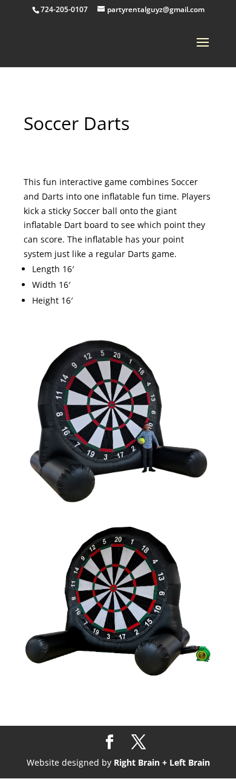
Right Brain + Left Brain (162, 762)
